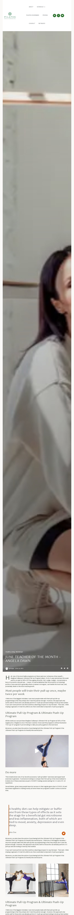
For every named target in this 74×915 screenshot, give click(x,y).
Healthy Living (10, 652)
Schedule (40, 7)
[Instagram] (58, 15)
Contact (32, 23)
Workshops (19, 652)
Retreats (42, 23)
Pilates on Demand (32, 15)
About (31, 7)
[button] (62, 668)
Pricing (45, 15)
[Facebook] (54, 15)
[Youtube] (62, 15)
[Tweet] (63, 833)
